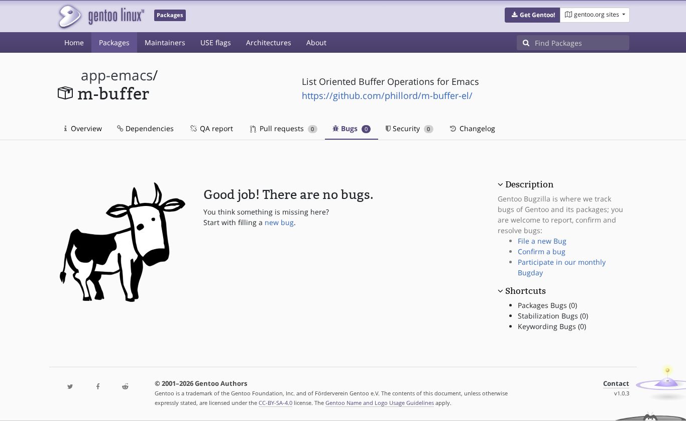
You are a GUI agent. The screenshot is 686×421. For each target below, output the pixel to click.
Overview (85, 128)
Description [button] (529, 184)
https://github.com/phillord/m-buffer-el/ (387, 95)
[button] (532, 15)
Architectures (268, 42)
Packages (114, 42)
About (316, 42)
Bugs (353, 128)
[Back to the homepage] (100, 16)
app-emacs (117, 75)
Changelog (476, 128)
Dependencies (149, 128)
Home (74, 42)
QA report (215, 128)
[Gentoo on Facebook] (97, 387)
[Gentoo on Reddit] (125, 387)
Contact (616, 383)
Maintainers (165, 42)
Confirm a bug (541, 251)
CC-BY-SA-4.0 (275, 402)
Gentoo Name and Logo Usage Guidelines (379, 402)
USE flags (215, 42)
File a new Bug (542, 241)
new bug (279, 222)
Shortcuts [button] (525, 291)
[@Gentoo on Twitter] (70, 387)
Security (410, 128)
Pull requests (286, 128)
